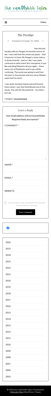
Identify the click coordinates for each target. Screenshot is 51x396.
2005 (8, 376)
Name (9, 164)
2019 (8, 287)
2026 (8, 242)
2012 (8, 331)
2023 (8, 261)
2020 (8, 280)
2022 (8, 267)
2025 (8, 248)
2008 (8, 357)
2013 (8, 325)
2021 (8, 274)
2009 (8, 351)
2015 (8, 312)
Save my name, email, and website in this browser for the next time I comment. (26, 204)
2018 (8, 293)
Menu (43, 22)
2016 (8, 306)
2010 (8, 344)
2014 (8, 319)
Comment (12, 125)
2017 (8, 299)
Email (9, 177)
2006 (8, 370)
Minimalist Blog (17, 392)
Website (9, 190)
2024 (8, 255)
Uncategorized (20, 99)
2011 (8, 338)
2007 (8, 363)
